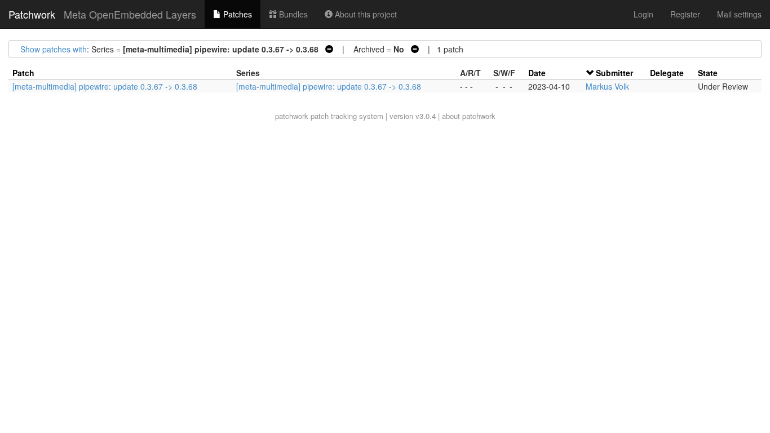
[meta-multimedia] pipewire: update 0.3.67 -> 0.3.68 (104, 86)
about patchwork (468, 116)
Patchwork (31, 14)
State (708, 72)
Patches (236, 14)
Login (643, 14)
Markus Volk (607, 86)
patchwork (291, 116)
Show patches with (53, 49)
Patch (23, 72)
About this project (365, 14)
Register (685, 14)
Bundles (292, 14)
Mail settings (739, 14)
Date (537, 72)
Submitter (614, 72)
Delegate (667, 72)
